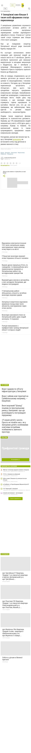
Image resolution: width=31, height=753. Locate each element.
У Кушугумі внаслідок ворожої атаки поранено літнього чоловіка (15, 257)
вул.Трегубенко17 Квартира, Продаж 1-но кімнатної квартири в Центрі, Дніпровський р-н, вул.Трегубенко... (15, 576)
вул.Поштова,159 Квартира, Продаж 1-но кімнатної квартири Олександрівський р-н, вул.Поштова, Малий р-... (15, 604)
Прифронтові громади (15, 448)
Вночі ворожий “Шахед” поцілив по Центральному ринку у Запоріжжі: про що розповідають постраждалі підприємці (14, 410)
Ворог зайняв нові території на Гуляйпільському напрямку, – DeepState (15, 398)
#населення (14, 152)
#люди (2, 152)
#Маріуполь (3, 154)
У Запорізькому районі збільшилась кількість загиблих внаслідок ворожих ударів (14, 293)
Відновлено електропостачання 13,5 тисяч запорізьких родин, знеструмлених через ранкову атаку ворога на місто (14, 246)
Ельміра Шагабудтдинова (10, 157)
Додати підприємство (15, 498)
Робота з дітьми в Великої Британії (12, 659)
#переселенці (21, 152)
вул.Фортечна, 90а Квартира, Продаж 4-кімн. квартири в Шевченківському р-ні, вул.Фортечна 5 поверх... (13, 632)
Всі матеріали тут (15, 459)
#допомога (7, 152)
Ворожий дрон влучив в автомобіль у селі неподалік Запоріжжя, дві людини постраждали (15, 282)
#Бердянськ (10, 154)
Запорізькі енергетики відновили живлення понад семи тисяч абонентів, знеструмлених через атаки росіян (14, 305)
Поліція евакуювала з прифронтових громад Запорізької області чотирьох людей (15, 328)
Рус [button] (5, 8)
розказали (17, 139)
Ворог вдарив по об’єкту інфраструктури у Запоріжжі (14, 390)
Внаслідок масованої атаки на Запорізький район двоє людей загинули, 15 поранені (14, 317)
